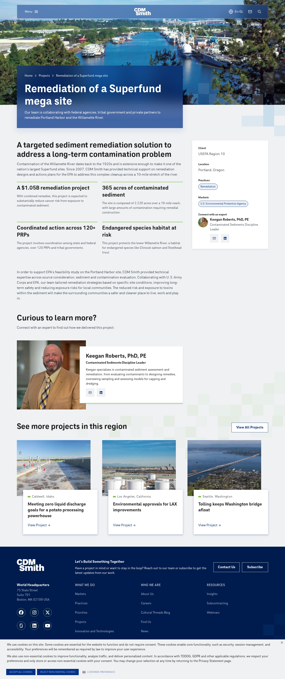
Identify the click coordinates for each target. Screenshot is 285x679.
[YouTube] (47, 625)
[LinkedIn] (34, 625)
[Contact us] (250, 12)
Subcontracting (217, 603)
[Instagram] (34, 612)
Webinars (213, 612)
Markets (80, 594)
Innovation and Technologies (94, 631)
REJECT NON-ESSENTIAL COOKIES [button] (57, 672)
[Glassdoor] (21, 625)
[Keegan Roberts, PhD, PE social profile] (101, 392)
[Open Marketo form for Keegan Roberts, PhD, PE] (90, 392)
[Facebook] (21, 612)
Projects (44, 76)
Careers (146, 603)
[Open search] (259, 12)
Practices (81, 603)
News (144, 631)
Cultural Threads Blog (155, 612)
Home (29, 76)
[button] (282, 642)
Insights (212, 594)
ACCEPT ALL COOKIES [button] (21, 672)
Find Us (146, 622)
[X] (47, 612)
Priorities (81, 612)
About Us (147, 594)
